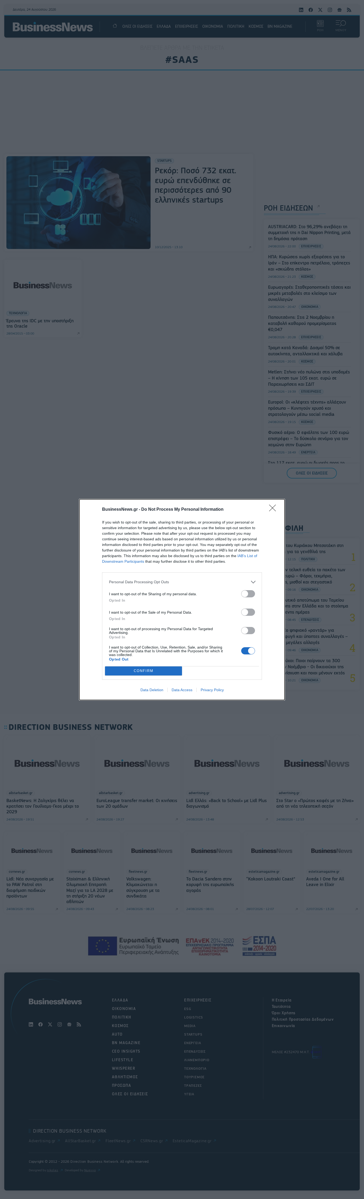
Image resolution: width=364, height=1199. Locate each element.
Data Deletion (151, 690)
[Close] (274, 510)
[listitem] (182, 582)
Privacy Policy (212, 690)
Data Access (182, 690)
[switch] (248, 593)
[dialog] (182, 599)
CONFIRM (143, 671)
